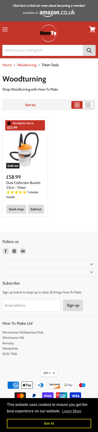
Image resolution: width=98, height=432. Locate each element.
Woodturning (26, 65)
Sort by (30, 105)
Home (7, 65)
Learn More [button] (71, 411)
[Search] (89, 50)
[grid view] (77, 105)
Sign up (73, 305)
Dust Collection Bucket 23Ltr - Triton (23, 185)
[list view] (88, 105)
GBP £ (46, 373)
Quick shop (16, 209)
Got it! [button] (49, 423)
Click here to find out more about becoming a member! (49, 5)
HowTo (10, 197)
